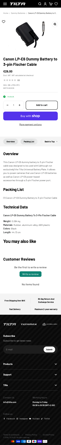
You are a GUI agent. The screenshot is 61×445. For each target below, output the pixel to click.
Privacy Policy (31, 434)
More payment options (30, 124)
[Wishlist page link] (56, 4)
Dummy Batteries (18, 13)
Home (5, 13)
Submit (50, 350)
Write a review (30, 274)
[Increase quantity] (19, 105)
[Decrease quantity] (7, 105)
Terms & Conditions (11, 434)
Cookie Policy (48, 434)
